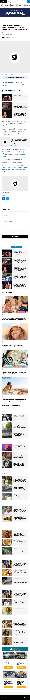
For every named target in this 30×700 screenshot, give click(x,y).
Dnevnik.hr (6, 5)
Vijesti (13, 5)
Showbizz (20, 5)
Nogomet (11, 2)
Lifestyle (28, 5)
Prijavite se (15, 236)
